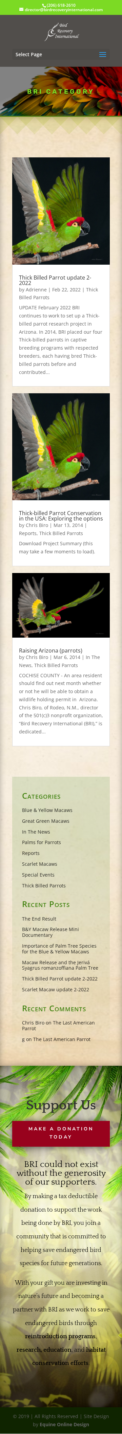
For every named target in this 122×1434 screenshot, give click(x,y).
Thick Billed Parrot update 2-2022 (55, 280)
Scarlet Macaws (39, 864)
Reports (28, 533)
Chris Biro (37, 525)
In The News (36, 832)
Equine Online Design (64, 1424)
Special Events (38, 875)
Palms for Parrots (41, 842)
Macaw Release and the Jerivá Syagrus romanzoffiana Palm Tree (60, 965)
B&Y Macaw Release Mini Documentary (50, 932)
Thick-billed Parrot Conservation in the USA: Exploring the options (61, 515)
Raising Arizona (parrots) (50, 650)
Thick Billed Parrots (61, 533)
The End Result (39, 918)
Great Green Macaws (45, 821)
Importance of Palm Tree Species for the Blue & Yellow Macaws (59, 949)
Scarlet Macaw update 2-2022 (55, 989)
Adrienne (36, 289)
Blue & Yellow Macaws (47, 810)
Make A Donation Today (61, 1133)
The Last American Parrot (58, 1025)
